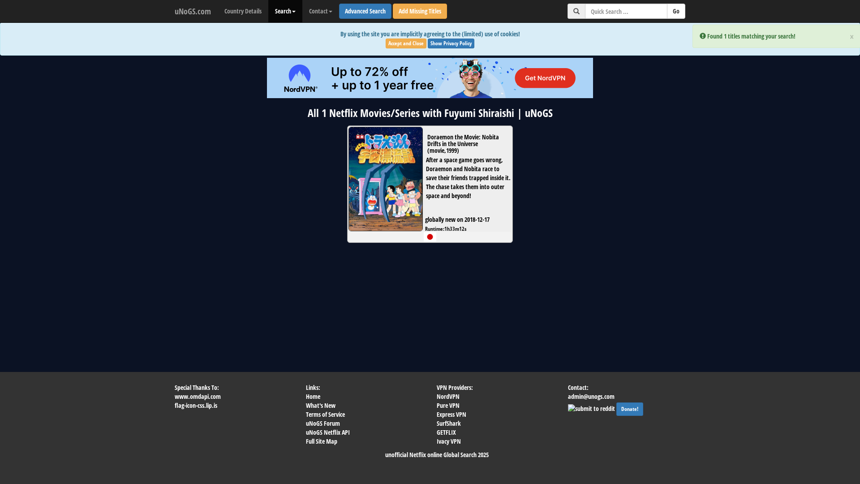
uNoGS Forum (323, 423)
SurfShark (449, 423)
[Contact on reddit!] (592, 407)
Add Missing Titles (420, 11)
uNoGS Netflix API (328, 432)
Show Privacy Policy (451, 43)
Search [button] (283, 11)
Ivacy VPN (449, 441)
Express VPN (451, 414)
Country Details (243, 11)
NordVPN (448, 396)
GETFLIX (446, 432)
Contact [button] (318, 11)
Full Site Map (321, 441)
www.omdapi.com (198, 396)
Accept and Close (406, 43)
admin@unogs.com (591, 396)
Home (313, 396)
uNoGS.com (193, 11)
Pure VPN (448, 405)
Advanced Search (365, 11)
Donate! (629, 409)
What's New (320, 405)
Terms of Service (325, 414)
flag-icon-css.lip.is (196, 405)
